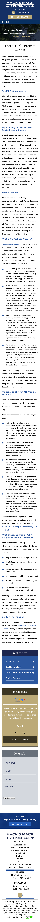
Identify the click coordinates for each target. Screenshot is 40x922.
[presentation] (16, 733)
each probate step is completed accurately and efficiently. (19, 526)
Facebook (20, 895)
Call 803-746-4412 (20, 824)
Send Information (9, 798)
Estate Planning (20, 853)
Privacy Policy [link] (31, 906)
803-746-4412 (21, 889)
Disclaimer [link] (7, 906)
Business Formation (20, 850)
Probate (20, 856)
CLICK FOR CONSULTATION (20, 17)
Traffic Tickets (13, 678)
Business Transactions (19, 847)
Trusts (20, 859)
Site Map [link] (18, 906)
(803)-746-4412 (22, 13)
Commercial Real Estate (20, 864)
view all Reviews (20, 739)
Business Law (20, 845)
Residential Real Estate (20, 867)
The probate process (10, 244)
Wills (20, 861)
